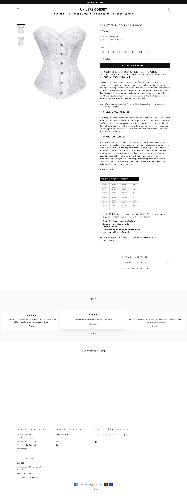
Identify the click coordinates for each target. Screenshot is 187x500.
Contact (59, 445)
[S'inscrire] (125, 435)
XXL (133, 52)
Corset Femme (62, 14)
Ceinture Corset (123, 14)
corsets (145, 104)
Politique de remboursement (27, 441)
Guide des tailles (62, 438)
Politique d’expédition (25, 434)
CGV (18, 452)
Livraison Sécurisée (134, 257)
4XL (148, 52)
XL (125, 52)
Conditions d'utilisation (25, 438)
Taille (103, 48)
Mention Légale (22, 449)
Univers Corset (93, 489)
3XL (140, 52)
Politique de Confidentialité (27, 445)
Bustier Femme (82, 14)
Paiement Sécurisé (135, 263)
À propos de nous (62, 434)
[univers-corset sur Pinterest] (96, 442)
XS (103, 52)
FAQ (57, 441)
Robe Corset (102, 14)
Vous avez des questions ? (135, 268)
